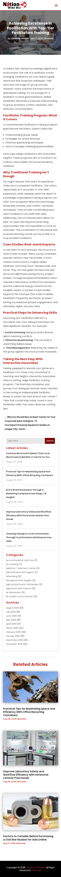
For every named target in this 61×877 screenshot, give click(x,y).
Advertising (11, 576)
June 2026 (11, 615)
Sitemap (36, 870)
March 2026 (12, 628)
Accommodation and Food (20, 560)
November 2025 (14, 644)
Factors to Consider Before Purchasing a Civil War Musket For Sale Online (28, 837)
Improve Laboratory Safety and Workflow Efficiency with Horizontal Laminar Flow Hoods (28, 515)
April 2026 (11, 623)
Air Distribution (13, 592)
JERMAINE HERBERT (20, 38)
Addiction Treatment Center (21, 568)
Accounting (12, 564)
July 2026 (11, 611)
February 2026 (13, 632)
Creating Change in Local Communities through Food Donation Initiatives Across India (29, 537)
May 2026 (11, 619)
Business (48, 38)
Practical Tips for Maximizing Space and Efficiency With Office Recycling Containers (29, 712)
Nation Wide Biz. (36, 867)
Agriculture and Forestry (18, 588)
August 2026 (12, 607)
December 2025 (14, 640)
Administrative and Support (20, 572)
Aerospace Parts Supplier (19, 580)
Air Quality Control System (19, 596)
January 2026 (13, 636)
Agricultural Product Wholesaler (22, 584)
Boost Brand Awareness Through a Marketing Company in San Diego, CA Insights (26, 493)
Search (50, 440)
